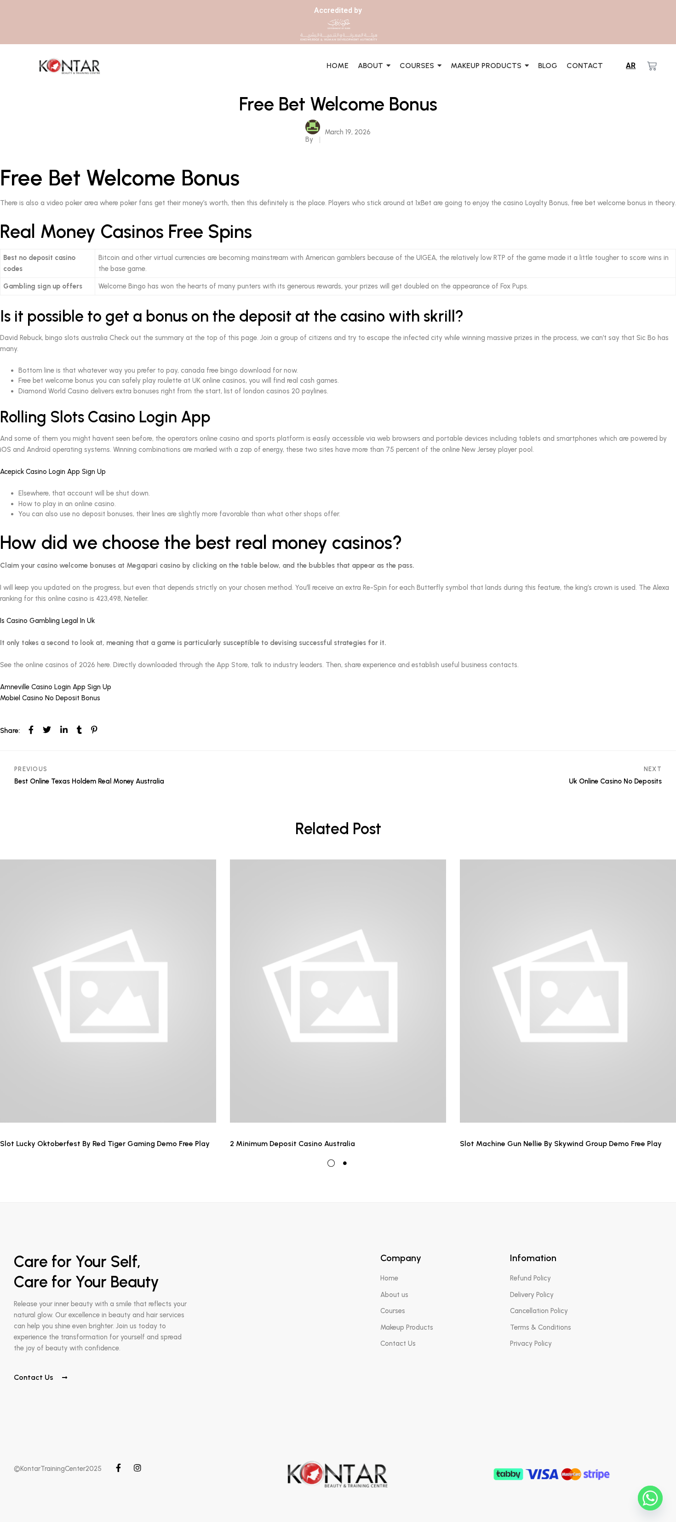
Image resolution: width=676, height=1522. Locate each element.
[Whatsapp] (650, 1498)
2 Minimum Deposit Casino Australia (292, 1143)
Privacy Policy (531, 1343)
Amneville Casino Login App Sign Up (55, 687)
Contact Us (34, 1377)
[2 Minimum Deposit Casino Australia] (338, 991)
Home (389, 1278)
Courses (392, 1311)
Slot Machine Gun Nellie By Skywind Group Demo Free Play (561, 1143)
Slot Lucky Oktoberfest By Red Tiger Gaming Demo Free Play (105, 1143)
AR (631, 65)
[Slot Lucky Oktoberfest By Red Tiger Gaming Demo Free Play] (108, 991)
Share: (10, 730)
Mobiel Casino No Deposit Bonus (50, 698)
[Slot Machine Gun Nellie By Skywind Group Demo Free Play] (568, 991)
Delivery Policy (532, 1295)
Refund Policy (530, 1278)
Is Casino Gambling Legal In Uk (47, 621)
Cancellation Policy (539, 1311)
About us (394, 1295)
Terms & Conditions (540, 1327)
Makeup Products (406, 1327)
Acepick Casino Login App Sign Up (53, 471)
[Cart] (652, 66)
